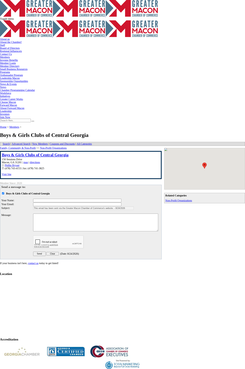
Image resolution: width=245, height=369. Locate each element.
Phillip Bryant (12, 165)
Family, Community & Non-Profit (18, 148)
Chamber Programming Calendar (17, 90)
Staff (2, 45)
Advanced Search (21, 143)
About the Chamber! (11, 42)
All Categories (84, 143)
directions (35, 162)
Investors (5, 114)
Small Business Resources (14, 69)
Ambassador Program (11, 75)
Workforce (5, 93)
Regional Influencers (11, 51)
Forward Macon (8, 105)
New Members (40, 143)
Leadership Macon (10, 78)
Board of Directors (10, 48)
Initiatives (5, 96)
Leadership (6, 111)
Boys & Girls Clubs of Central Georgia (35, 155)
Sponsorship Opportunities (14, 81)
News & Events (8, 84)
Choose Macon (8, 102)
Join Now (5, 117)
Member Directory (10, 66)
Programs (5, 72)
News (3, 87)
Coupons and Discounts (62, 143)
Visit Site (6, 174)
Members (5, 57)
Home (3, 127)
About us (5, 39)
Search (6, 143)
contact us (33, 263)
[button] (204, 166)
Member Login (8, 63)
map (26, 162)
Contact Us (6, 54)
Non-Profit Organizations (178, 200)
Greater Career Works (11, 99)
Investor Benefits (9, 60)
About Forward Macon (12, 108)
